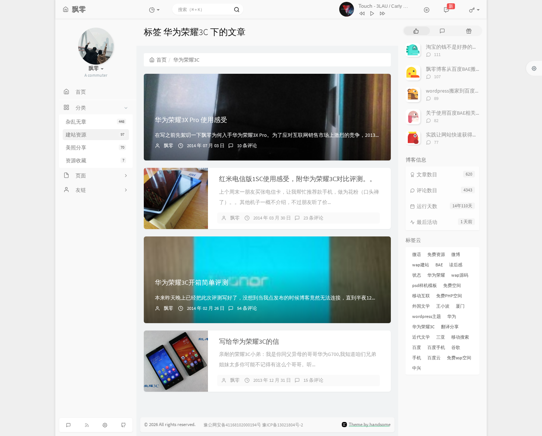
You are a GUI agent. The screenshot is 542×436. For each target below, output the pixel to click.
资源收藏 (95, 160)
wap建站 (420, 264)
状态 (416, 275)
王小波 (442, 306)
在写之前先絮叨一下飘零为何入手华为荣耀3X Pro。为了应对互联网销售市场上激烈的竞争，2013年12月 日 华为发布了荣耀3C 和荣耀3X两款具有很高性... (328, 135)
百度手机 (436, 347)
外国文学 (421, 306)
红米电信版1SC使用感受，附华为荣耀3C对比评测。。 (297, 178)
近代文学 (421, 337)
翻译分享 (450, 326)
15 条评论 (313, 380)
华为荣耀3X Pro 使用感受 (191, 119)
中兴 (416, 368)
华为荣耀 (436, 275)
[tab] (416, 31)
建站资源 (95, 134)
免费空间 (452, 285)
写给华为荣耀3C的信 (249, 341)
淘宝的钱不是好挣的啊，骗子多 (462, 47)
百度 (416, 347)
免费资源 (436, 254)
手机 (416, 357)
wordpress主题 (426, 316)
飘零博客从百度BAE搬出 (453, 69)
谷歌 (455, 347)
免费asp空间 (459, 357)
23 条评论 (313, 218)
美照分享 (95, 147)
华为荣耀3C (423, 326)
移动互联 (421, 295)
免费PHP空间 (449, 295)
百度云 (434, 357)
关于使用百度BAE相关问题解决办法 (466, 113)
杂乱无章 (95, 121)
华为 (451, 316)
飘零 (168, 145)
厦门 (460, 306)
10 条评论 (247, 145)
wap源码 (459, 275)
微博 (455, 254)
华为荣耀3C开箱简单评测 (191, 282)
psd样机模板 (424, 285)
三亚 (440, 337)
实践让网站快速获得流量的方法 (462, 134)
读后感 (455, 264)
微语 (416, 254)
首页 (161, 59)
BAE (439, 264)
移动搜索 (460, 337)
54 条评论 (247, 308)
